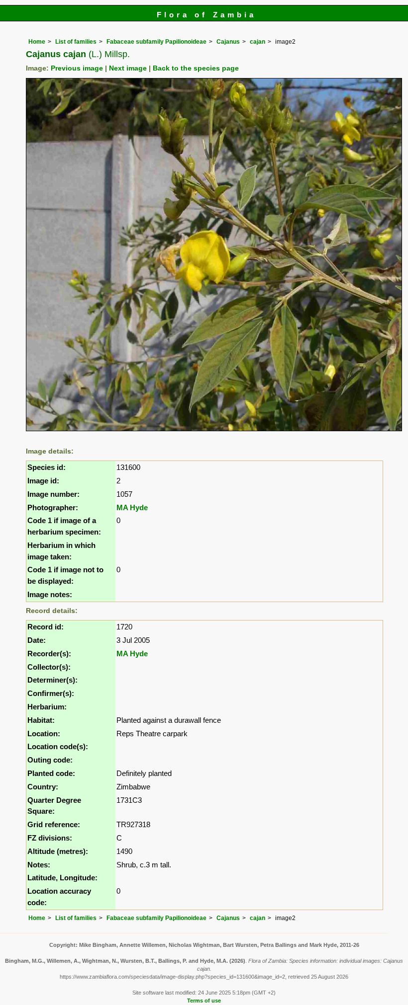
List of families (76, 41)
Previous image (77, 68)
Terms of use (204, 1001)
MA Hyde (132, 507)
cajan (257, 41)
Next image (128, 68)
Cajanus (228, 41)
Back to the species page (196, 68)
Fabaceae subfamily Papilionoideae (156, 41)
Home (36, 41)
